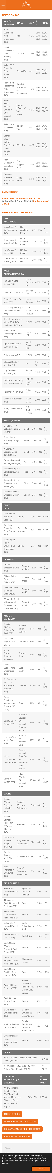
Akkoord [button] (41, 1169)
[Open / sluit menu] (3, 5)
